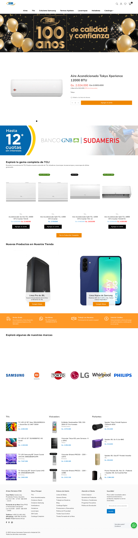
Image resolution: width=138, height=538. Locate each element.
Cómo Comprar (87, 495)
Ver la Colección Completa (69, 235)
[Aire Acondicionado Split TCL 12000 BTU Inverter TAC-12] (85, 192)
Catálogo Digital (61, 506)
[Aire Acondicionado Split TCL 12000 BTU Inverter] (53, 192)
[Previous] (4, 33)
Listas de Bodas (61, 495)
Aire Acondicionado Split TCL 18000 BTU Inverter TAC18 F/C (117, 218)
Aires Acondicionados (38, 497)
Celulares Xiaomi (36, 500)
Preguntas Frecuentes (89, 503)
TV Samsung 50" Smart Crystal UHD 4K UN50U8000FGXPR (31, 472)
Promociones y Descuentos (65, 508)
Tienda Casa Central (63, 514)
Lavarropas (82, 11)
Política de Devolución (89, 506)
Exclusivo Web (44, 174)
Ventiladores (35, 506)
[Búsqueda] (117, 4)
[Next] (134, 33)
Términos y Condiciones (89, 500)
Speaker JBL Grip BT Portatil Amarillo (118, 456)
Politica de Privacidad (63, 511)
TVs (33, 11)
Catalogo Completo (37, 516)
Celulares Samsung (47, 11)
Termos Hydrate (67, 11)
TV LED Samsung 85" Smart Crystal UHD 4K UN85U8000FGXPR (31, 456)
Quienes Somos (61, 497)
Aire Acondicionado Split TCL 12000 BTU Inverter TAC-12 (85, 218)
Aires (25, 11)
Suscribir (110, 511)
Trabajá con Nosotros (63, 500)
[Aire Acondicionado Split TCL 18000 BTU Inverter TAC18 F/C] (117, 192)
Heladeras (96, 11)
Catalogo (108, 11)
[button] (130, 4)
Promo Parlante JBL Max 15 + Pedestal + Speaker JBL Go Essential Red (118, 472)
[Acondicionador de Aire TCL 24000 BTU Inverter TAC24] (21, 192)
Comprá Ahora (37, 304)
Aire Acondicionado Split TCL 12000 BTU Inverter (53, 218)
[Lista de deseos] (125, 4)
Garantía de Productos (89, 497)
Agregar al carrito (21, 226)
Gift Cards (34, 514)
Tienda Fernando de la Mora (65, 516)
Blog (58, 503)
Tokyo (72, 92)
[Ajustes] (121, 4)
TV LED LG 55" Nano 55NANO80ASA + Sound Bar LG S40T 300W (31, 423)
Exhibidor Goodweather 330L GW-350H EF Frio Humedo (73, 423)
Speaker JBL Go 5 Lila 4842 (114, 439)
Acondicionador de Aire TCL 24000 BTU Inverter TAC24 (21, 218)
